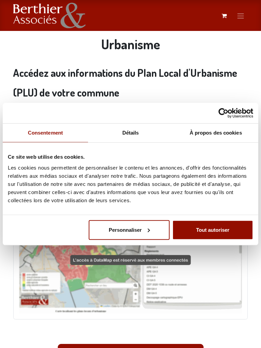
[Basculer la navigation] (240, 15)
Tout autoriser (212, 229)
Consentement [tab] (45, 133)
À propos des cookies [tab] (216, 133)
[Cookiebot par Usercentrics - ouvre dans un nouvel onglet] (223, 113)
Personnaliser (125, 229)
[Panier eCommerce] (224, 15)
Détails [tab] (130, 133)
